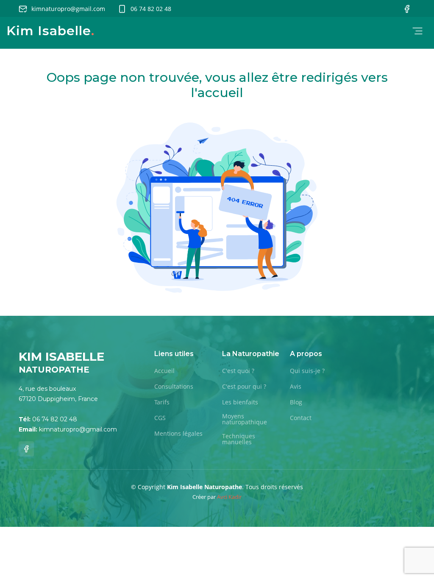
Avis (295, 387)
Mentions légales (178, 434)
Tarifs (162, 402)
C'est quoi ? (238, 371)
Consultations (173, 387)
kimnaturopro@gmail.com (68, 9)
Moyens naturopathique (244, 419)
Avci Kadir (229, 497)
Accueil (164, 371)
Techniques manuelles (238, 439)
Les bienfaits (240, 402)
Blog (296, 402)
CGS (160, 418)
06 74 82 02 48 (151, 9)
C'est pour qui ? (244, 387)
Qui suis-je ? (307, 371)
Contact (301, 418)
